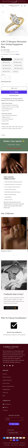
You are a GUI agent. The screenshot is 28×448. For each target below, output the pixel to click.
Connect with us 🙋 (11, 307)
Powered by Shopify (15, 442)
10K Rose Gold (6, 62)
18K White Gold (6, 68)
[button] (2, 5)
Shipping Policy (6, 389)
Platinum (15, 71)
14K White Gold (17, 62)
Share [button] (3, 135)
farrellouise (8, 442)
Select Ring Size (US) (6, 81)
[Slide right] (16, 38)
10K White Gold (6, 59)
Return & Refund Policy (8, 386)
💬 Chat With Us (7, 404)
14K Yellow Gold (6, 65)
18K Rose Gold (6, 71)
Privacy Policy (6, 383)
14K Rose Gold (18, 65)
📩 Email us (5, 407)
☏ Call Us (5, 410)
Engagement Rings (6, 251)
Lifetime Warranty (7, 380)
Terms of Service (7, 377)
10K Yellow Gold (18, 59)
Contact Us (5, 392)
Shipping (8, 51)
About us (5, 374)
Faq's (4, 395)
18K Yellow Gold (18, 68)
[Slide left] (11, 38)
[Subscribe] (21, 419)
